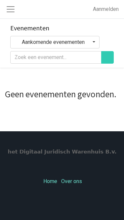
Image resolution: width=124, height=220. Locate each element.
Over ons (71, 181)
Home (50, 181)
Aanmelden (106, 9)
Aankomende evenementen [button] (53, 42)
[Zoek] (107, 57)
